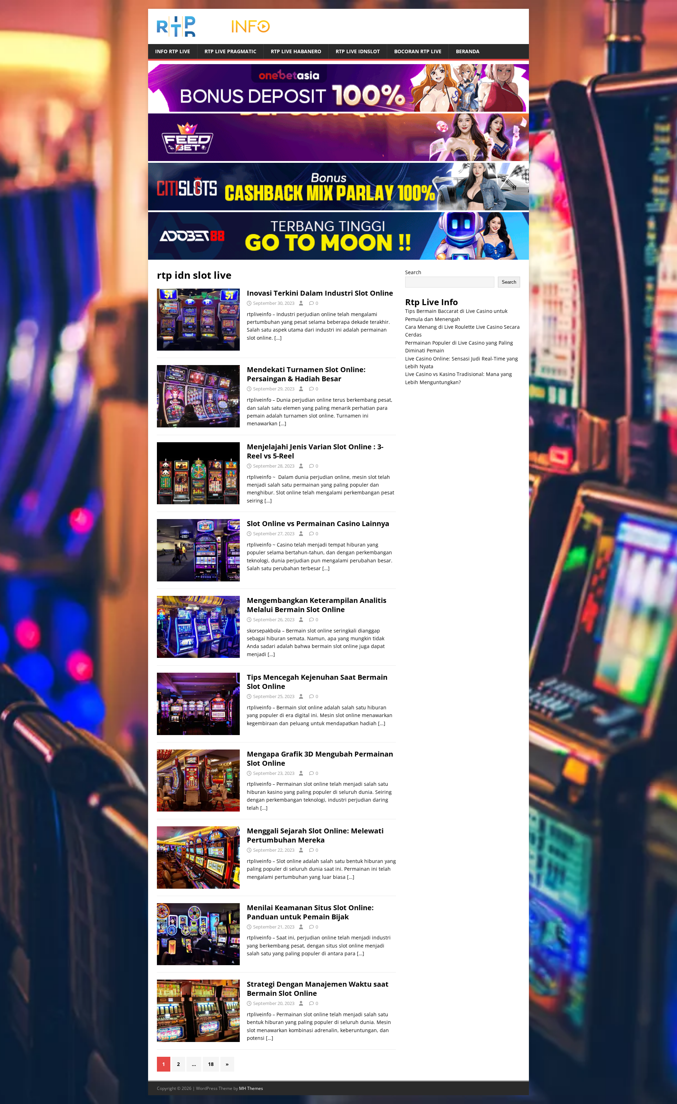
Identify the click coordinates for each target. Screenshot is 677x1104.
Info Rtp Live (172, 51)
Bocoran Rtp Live (417, 51)
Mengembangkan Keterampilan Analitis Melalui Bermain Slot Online (316, 605)
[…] (278, 337)
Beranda (468, 51)
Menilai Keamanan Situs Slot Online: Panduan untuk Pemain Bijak (310, 912)
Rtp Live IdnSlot (358, 51)
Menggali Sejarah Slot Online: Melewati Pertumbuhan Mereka (315, 835)
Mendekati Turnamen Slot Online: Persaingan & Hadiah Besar (306, 374)
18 (211, 1064)
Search (413, 272)
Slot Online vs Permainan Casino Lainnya (318, 523)
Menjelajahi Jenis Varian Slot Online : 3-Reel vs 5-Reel (315, 451)
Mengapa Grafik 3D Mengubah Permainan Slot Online (320, 758)
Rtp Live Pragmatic (230, 51)
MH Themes (251, 1088)
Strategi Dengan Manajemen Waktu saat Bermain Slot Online (318, 988)
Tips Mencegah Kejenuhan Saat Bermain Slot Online (317, 681)
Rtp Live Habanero (296, 51)
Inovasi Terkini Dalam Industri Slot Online (320, 293)
